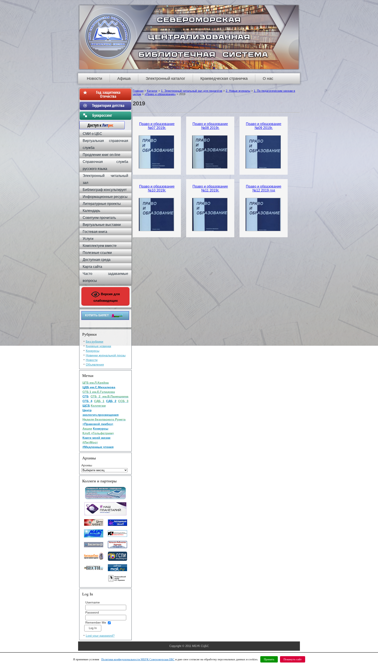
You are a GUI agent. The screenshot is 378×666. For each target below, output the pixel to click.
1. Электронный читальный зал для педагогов (191, 90)
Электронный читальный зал (105, 179)
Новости (94, 78)
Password (92, 612)
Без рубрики (94, 341)
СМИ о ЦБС (92, 134)
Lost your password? (100, 635)
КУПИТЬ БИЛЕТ (97, 315)
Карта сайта (92, 266)
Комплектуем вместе (100, 246)
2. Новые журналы (238, 90)
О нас (268, 78)
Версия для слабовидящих (106, 297)
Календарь (91, 211)
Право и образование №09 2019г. (263, 126)
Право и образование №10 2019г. (157, 188)
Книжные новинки (98, 346)
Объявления (95, 364)
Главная (138, 90)
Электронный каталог (165, 78)
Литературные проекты (102, 204)
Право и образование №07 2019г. (157, 126)
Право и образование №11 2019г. (210, 188)
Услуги (88, 239)
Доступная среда (96, 260)
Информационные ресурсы (105, 197)
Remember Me (95, 622)
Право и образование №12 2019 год (263, 188)
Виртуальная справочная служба (105, 144)
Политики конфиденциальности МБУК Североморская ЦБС (138, 659)
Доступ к (98, 125)
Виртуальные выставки (102, 225)
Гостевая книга (95, 232)
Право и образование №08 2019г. (210, 126)
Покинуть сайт (293, 659)
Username (92, 602)
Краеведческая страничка (224, 78)
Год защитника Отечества (108, 94)
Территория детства (108, 105)
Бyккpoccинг (108, 115)
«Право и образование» (160, 94)
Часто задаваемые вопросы (105, 277)
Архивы (86, 465)
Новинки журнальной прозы (106, 355)
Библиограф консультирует (105, 190)
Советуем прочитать (99, 218)
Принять (269, 659)
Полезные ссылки (97, 253)
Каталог (152, 90)
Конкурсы (92, 350)
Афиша (124, 78)
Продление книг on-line (101, 155)
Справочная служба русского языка (105, 165)
